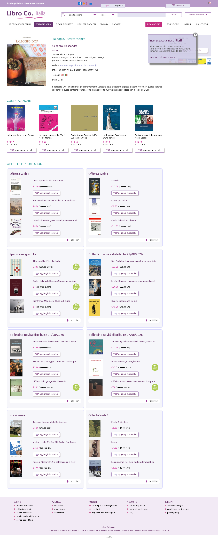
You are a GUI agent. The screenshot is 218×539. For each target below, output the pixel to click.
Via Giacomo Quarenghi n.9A (125, 361)
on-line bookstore (25, 505)
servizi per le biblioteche (28, 516)
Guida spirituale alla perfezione (48, 180)
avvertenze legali (175, 505)
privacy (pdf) (173, 513)
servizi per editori (25, 520)
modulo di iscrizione (162, 57)
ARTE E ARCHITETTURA (20, 24)
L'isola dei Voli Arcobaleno (124, 220)
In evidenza (17, 415)
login (107, 5)
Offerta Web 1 (98, 173)
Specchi (115, 180)
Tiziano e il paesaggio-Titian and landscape (54, 361)
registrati (119, 5)
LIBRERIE (187, 24)
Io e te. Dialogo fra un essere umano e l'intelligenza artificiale (141, 281)
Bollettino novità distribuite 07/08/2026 (115, 334)
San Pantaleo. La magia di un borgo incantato (133, 261)
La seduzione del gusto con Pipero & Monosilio (56, 220)
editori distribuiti (24, 509)
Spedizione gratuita (23, 254)
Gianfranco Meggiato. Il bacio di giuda (51, 301)
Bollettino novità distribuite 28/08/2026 (115, 254)
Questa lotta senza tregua (124, 301)
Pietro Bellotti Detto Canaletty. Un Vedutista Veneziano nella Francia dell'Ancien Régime (76, 200)
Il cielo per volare (119, 200)
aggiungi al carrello (23, 150)
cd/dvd (104, 24)
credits (109, 537)
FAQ (132, 513)
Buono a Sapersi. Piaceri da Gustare (77, 65)
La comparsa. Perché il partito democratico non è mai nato (140, 462)
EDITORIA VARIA (43, 24)
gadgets (116, 24)
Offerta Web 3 (98, 415)
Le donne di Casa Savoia (114, 135)
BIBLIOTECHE (202, 24)
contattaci (59, 513)
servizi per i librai (24, 513)
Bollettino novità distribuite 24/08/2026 (37, 334)
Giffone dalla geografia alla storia (49, 381)
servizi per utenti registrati (104, 505)
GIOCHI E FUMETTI (64, 24)
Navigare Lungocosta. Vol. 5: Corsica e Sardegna (62, 135)
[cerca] (173, 15)
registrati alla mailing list (103, 513)
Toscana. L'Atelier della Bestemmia (50, 422)
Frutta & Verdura (119, 422)
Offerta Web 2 (19, 173)
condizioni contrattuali (178, 509)
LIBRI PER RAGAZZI (86, 24)
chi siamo (58, 505)
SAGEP (55, 50)
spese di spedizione (139, 509)
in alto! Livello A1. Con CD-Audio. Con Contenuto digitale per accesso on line (70, 442)
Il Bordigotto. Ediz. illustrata (46, 261)
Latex (114, 442)
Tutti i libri (74, 240)
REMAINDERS (153, 24)
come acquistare (137, 505)
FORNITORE (173, 24)
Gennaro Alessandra (64, 45)
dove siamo (59, 509)
